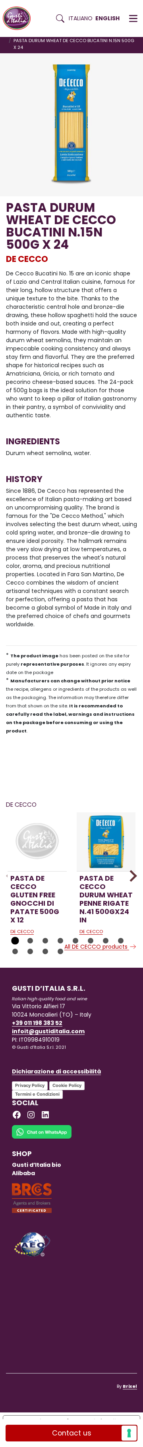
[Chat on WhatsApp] (42, 1137)
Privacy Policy (29, 1085)
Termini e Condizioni (37, 1094)
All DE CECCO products (96, 947)
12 (60, 951)
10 (30, 951)
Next (131, 875)
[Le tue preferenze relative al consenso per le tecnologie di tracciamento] (129, 1433)
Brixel (130, 1386)
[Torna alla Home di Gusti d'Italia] (20, 18)
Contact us (71, 1433)
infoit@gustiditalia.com (48, 1031)
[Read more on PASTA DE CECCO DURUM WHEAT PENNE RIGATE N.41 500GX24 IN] (106, 842)
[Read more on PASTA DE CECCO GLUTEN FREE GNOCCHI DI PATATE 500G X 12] (37, 842)
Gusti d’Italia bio (36, 1165)
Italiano (81, 18)
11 (45, 951)
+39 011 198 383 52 (37, 1023)
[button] (133, 19)
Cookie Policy (66, 1085)
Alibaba (23, 1173)
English (107, 18)
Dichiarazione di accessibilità (56, 1071)
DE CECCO (27, 259)
